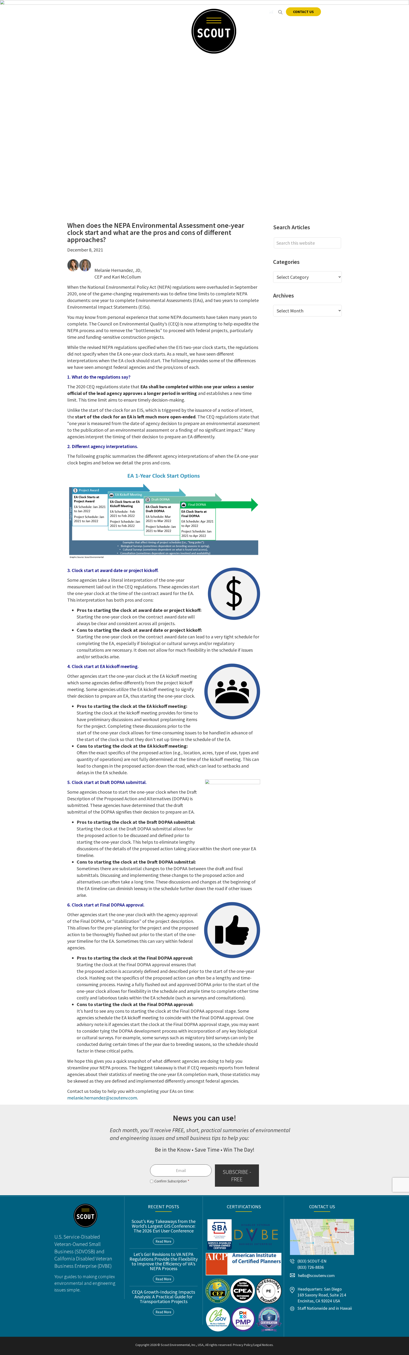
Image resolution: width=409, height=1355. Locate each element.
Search (280, 12)
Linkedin (262, 12)
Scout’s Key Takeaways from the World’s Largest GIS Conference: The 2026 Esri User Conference (164, 1226)
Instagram (271, 12)
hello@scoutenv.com (92, 11)
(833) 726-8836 (311, 1267)
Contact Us (303, 11)
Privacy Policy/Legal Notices (253, 1345)
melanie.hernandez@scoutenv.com (102, 1098)
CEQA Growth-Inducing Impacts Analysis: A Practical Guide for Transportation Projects (163, 1296)
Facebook (252, 12)
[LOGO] (213, 31)
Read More (163, 1241)
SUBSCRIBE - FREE (237, 1175)
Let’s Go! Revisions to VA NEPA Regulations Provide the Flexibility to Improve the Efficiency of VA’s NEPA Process (163, 1261)
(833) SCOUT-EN (142, 11)
